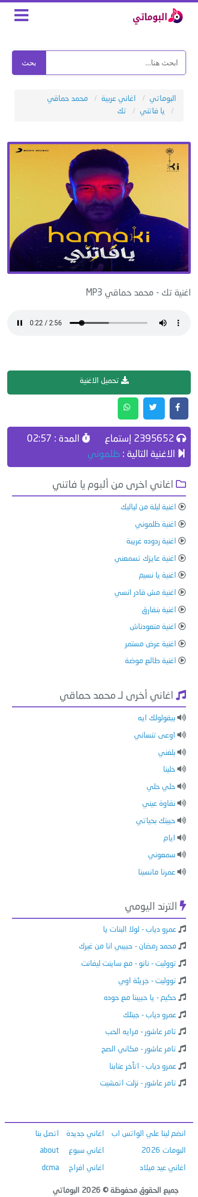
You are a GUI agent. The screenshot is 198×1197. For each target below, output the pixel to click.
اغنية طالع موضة (150, 661)
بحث (29, 63)
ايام (169, 838)
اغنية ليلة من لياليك (148, 507)
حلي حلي (161, 787)
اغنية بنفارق (159, 610)
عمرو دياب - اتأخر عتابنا (142, 1067)
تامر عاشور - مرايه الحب (140, 1032)
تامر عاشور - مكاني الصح (138, 1049)
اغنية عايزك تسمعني (145, 559)
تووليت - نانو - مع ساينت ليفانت (128, 964)
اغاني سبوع (86, 1151)
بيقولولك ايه (156, 718)
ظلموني (103, 454)
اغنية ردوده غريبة (151, 541)
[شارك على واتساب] (128, 408)
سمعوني (161, 855)
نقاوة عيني (158, 804)
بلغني (166, 753)
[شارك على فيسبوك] (179, 408)
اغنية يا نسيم (157, 576)
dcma (50, 1168)
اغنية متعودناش (153, 627)
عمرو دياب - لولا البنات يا (139, 930)
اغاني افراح (86, 1168)
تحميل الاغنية (100, 381)
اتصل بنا (47, 1134)
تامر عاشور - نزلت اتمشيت (138, 1083)
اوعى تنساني (154, 736)
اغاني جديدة (85, 1134)
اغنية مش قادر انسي (145, 593)
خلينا (169, 770)
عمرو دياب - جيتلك (149, 1015)
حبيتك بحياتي (155, 821)
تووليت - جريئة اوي (147, 981)
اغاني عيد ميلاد (163, 1168)
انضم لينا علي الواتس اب (148, 1134)
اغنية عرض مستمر (150, 644)
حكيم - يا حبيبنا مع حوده (140, 998)
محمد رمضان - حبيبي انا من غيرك (127, 946)
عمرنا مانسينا (156, 872)
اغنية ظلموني (155, 525)
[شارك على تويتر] (154, 408)
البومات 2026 (163, 1151)
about (49, 1151)
